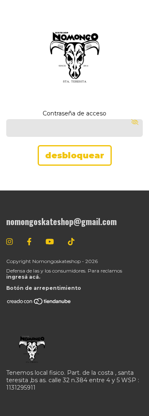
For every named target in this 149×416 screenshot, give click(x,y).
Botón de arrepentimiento (43, 288)
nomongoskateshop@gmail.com (61, 221)
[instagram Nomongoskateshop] (9, 242)
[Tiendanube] (39, 303)
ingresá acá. (23, 277)
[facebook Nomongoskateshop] (29, 242)
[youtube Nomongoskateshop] (50, 242)
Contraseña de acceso (74, 113)
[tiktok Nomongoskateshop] (71, 242)
